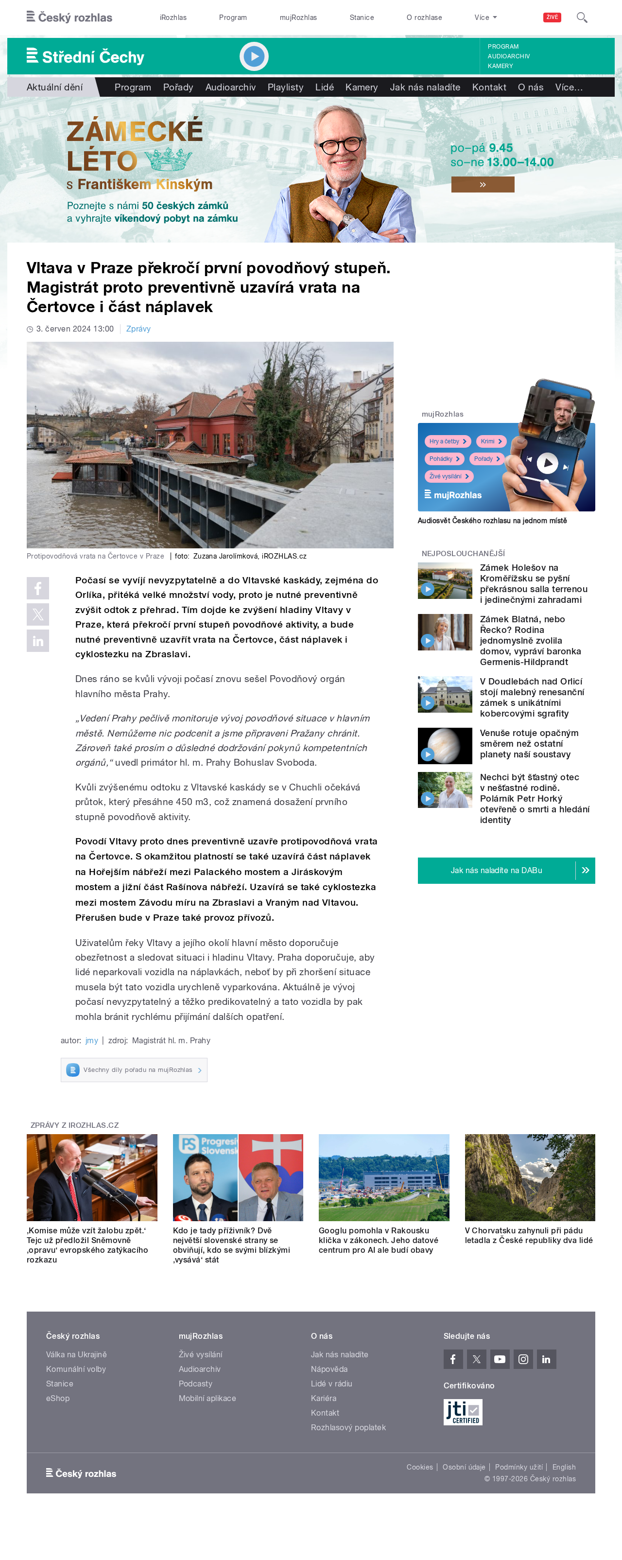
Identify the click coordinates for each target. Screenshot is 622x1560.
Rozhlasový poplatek (348, 1427)
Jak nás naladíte (425, 87)
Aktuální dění (55, 87)
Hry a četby (444, 441)
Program (233, 17)
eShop (57, 1398)
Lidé (324, 87)
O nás (531, 87)
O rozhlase (424, 17)
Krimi (488, 441)
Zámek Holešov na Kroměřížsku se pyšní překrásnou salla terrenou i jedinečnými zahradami (533, 583)
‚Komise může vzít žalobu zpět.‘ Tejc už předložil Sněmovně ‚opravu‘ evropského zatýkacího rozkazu (87, 1245)
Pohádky (441, 459)
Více (569, 87)
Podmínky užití (519, 1467)
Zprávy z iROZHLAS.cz (75, 1125)
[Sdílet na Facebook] (38, 588)
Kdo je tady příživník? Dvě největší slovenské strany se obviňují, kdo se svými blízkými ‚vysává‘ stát (232, 1245)
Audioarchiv (509, 56)
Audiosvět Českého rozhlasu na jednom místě (492, 521)
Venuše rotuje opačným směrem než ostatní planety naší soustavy (529, 743)
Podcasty (196, 1383)
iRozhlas (173, 17)
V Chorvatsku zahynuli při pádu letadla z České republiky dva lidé (529, 1235)
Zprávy (138, 328)
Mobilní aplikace (208, 1398)
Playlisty (286, 87)
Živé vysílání (446, 476)
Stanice (362, 17)
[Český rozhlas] (69, 17)
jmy (92, 1040)
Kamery (500, 66)
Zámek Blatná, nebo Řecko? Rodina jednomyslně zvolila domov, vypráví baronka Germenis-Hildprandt (531, 640)
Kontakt (489, 87)
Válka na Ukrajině (76, 1354)
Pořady (178, 87)
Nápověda (329, 1369)
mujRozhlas (298, 17)
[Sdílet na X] (38, 614)
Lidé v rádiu (332, 1383)
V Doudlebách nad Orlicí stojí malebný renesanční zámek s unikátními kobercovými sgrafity (532, 697)
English (564, 1467)
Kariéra (323, 1398)
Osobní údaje (464, 1467)
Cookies (420, 1467)
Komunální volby (76, 1369)
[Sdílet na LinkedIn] (38, 641)
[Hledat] (582, 17)
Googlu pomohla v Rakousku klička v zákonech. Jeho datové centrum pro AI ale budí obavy (378, 1240)
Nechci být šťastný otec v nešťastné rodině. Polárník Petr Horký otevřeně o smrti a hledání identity (534, 798)
